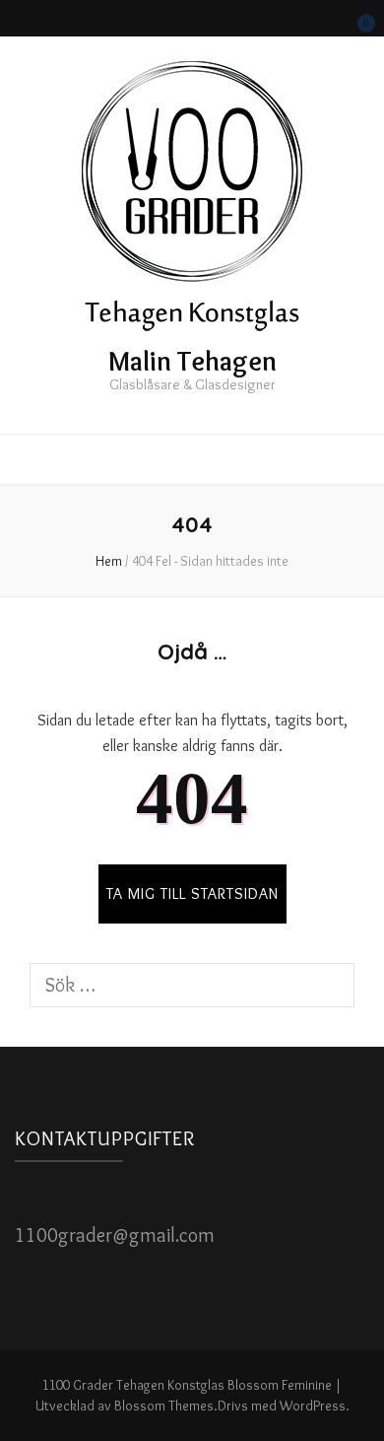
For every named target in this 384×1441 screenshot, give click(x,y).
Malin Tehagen (192, 360)
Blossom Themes (164, 1405)
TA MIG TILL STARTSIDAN (192, 893)
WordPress (313, 1405)
